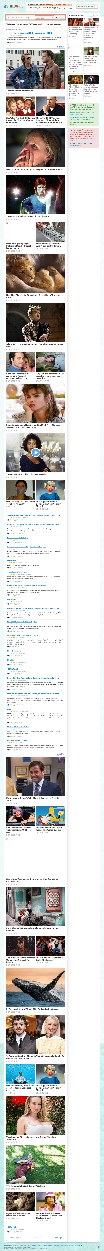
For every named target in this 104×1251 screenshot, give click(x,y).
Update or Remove (43, 1245)
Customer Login (72, 1245)
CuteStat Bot (35, 1245)
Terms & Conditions (54, 1245)
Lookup (60, 17)
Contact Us (79, 1245)
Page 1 (37, 1238)
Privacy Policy (63, 1245)
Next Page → (59, 1238)
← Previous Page (13, 1238)
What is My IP (27, 1245)
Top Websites (7, 1245)
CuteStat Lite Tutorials (17, 1245)
